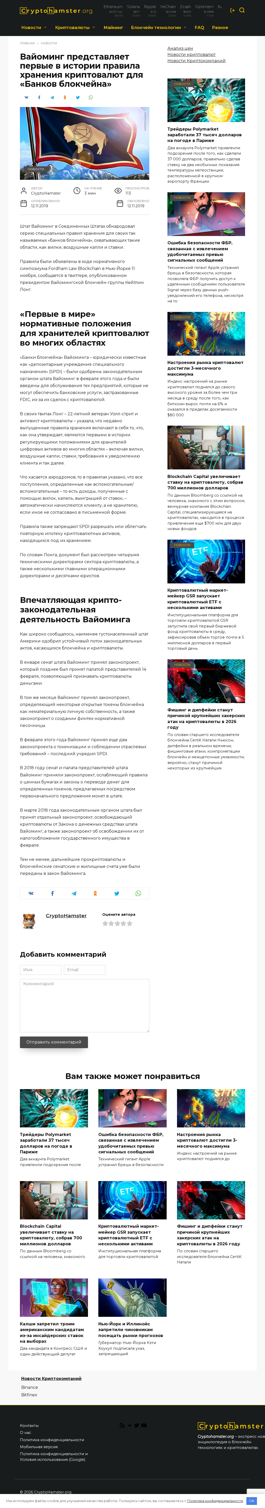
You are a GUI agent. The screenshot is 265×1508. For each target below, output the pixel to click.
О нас (25, 1432)
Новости (31, 27)
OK (251, 1501)
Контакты (29, 1425)
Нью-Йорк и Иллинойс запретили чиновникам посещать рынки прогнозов (130, 1329)
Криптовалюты (72, 27)
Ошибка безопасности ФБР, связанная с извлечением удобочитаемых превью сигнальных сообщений (199, 251)
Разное (220, 27)
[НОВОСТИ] (206, 118)
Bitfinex (29, 1394)
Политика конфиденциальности (52, 1440)
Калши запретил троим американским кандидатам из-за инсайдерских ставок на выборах (52, 1332)
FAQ (199, 27)
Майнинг (113, 27)
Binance (29, 1387)
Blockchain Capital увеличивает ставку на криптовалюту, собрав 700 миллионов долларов (205, 482)
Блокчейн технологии (156, 27)
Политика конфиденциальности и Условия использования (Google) (54, 1457)
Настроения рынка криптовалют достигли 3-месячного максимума (205, 368)
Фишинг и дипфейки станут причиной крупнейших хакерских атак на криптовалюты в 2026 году (206, 718)
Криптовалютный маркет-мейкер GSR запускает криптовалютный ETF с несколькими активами (197, 599)
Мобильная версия (39, 1447)
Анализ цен (180, 48)
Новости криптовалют (191, 54)
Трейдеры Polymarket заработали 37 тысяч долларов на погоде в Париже (204, 134)
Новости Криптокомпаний (196, 60)
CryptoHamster (66, 915)
